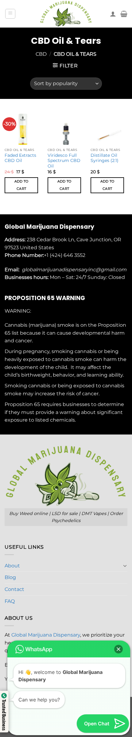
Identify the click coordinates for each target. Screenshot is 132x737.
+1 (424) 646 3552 (65, 255)
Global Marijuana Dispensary (45, 635)
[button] (118, 649)
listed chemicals (55, 420)
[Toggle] (124, 565)
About (12, 566)
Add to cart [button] (21, 185)
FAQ (10, 601)
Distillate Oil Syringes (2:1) (104, 158)
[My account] (113, 14)
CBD (41, 54)
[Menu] (10, 14)
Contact (14, 589)
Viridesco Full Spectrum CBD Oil (64, 160)
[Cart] (123, 14)
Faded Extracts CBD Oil (20, 158)
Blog (10, 577)
